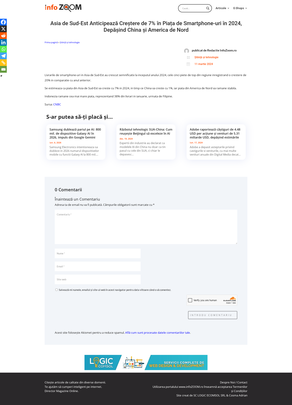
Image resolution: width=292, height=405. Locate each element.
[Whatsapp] (3, 49)
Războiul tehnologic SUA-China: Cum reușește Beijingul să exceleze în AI (146, 131)
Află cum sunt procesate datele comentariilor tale (157, 332)
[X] (3, 28)
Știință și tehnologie (70, 42)
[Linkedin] (3, 42)
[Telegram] (3, 55)
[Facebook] (3, 22)
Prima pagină (51, 42)
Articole (221, 8)
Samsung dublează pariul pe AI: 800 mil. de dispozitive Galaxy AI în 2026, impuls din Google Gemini (75, 133)
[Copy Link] (3, 62)
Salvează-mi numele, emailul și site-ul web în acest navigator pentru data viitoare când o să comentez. (115, 289)
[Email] (3, 69)
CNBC (57, 104)
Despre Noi (227, 382)
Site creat (182, 395)
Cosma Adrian (238, 395)
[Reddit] (3, 35)
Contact (242, 382)
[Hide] (1, 76)
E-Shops (238, 8)
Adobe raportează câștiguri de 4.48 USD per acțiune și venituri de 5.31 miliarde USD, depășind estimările (215, 133)
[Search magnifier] (207, 8)
